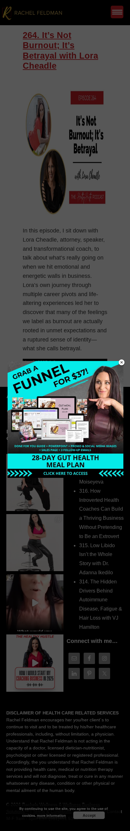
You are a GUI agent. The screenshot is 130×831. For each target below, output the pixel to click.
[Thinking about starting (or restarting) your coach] (34, 662)
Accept (89, 815)
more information (51, 815)
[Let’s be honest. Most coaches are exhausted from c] (34, 482)
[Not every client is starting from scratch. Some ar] (34, 602)
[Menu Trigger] (117, 12)
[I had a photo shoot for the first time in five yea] (34, 542)
